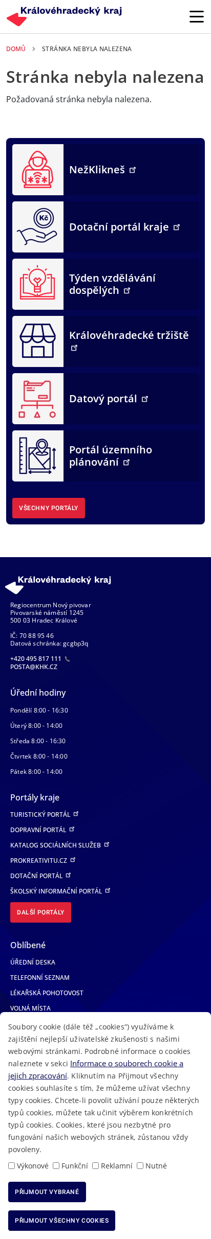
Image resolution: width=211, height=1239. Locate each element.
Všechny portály (48, 508)
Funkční (74, 1166)
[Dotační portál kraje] (38, 226)
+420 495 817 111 (36, 658)
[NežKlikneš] (38, 168)
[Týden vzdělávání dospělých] (38, 283)
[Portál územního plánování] (38, 455)
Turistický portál (41, 814)
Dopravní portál (39, 829)
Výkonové (33, 1166)
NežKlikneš (98, 169)
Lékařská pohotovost (46, 993)
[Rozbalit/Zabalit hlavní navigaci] (196, 16)
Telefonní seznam (40, 977)
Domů (16, 48)
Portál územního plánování (110, 456)
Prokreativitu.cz (39, 860)
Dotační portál (37, 875)
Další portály (41, 912)
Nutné (156, 1166)
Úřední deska (32, 962)
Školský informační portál (56, 891)
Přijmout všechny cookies (62, 1220)
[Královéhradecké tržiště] (38, 340)
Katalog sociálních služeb (56, 845)
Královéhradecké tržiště (129, 335)
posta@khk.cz (33, 666)
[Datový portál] (38, 397)
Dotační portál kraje (120, 227)
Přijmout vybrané (47, 1192)
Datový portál (104, 398)
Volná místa (30, 1008)
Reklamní (117, 1166)
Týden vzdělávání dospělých (112, 284)
